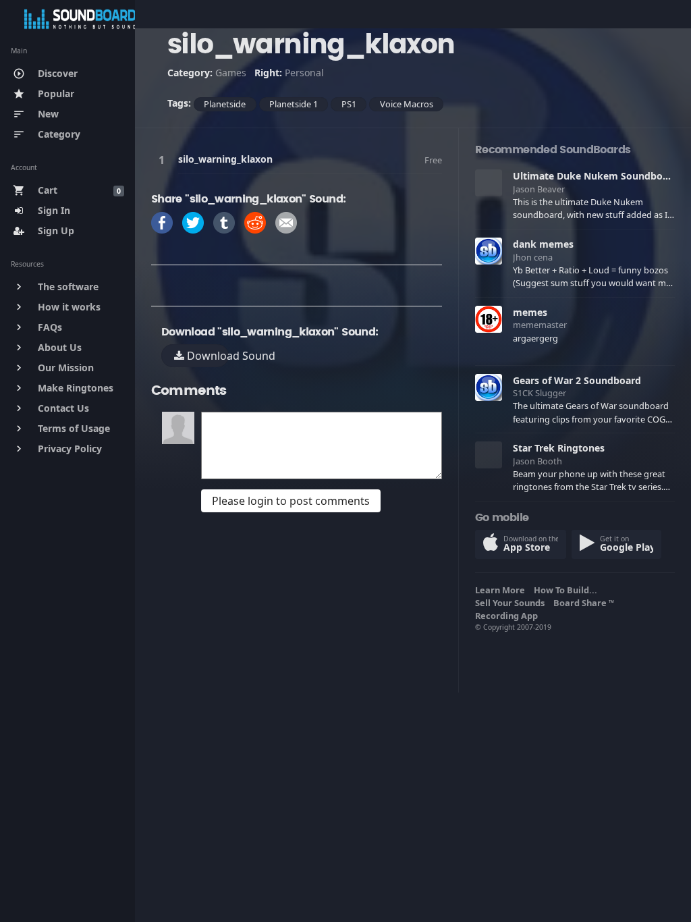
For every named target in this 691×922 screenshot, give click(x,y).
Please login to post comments (291, 500)
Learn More (502, 590)
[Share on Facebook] (162, 221)
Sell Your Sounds (512, 603)
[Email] (286, 221)
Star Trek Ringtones (559, 447)
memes (530, 312)
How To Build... (567, 590)
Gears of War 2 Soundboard (577, 380)
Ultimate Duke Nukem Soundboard (595, 175)
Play (164, 159)
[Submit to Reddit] (255, 221)
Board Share (583, 603)
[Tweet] (193, 221)
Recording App (508, 615)
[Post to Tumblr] (224, 221)
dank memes (543, 244)
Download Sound (206, 355)
